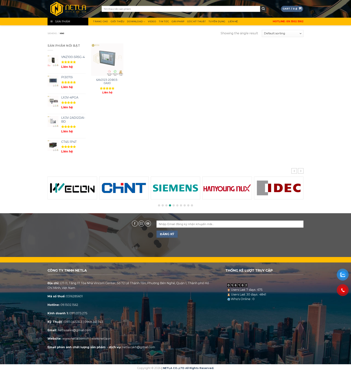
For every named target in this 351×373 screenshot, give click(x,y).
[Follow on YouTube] (148, 224)
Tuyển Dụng (216, 21)
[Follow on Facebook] (135, 224)
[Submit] (263, 9)
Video (152, 21)
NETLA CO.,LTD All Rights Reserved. (188, 368)
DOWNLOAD (135, 21)
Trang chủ (100, 21)
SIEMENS (52, 33)
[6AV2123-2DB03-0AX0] (107, 59)
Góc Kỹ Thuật (196, 21)
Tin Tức (164, 21)
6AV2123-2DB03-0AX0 (107, 81)
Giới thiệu (117, 21)
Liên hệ (233, 21)
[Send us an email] (141, 224)
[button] (300, 171)
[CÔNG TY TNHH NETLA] (72, 9)
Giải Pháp (177, 21)
